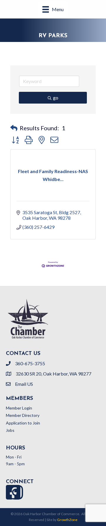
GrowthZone (67, 519)
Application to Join (23, 422)
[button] (13, 128)
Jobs (10, 430)
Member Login (19, 407)
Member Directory (22, 415)
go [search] (55, 97)
